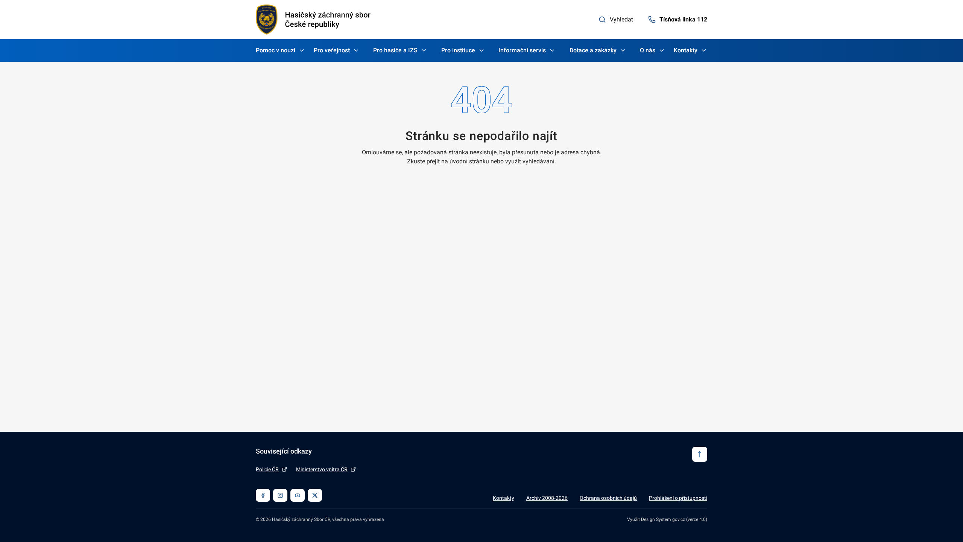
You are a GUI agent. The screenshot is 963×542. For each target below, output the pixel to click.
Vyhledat (621, 19)
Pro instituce (458, 50)
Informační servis (522, 50)
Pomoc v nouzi (275, 50)
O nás (647, 50)
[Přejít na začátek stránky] (699, 454)
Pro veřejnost (332, 50)
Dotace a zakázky (593, 50)
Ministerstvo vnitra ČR (322, 469)
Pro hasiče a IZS (395, 50)
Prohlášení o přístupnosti (678, 498)
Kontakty (685, 50)
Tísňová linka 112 (683, 19)
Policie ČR (267, 469)
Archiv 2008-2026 (547, 498)
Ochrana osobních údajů (608, 498)
